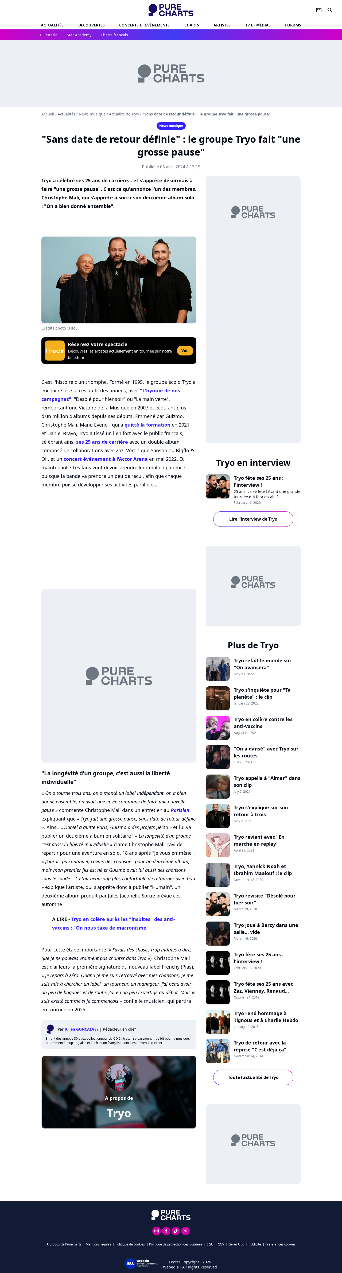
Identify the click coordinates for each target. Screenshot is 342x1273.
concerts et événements (144, 25)
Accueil (47, 114)
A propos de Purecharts (63, 1244)
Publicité (254, 1244)
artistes (222, 25)
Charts (191, 25)
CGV (221, 1244)
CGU (210, 1244)
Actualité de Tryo (124, 114)
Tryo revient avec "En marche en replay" (259, 840)
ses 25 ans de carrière (102, 442)
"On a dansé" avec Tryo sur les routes (266, 752)
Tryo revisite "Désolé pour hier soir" (265, 899)
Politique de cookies (130, 1244)
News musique (92, 114)
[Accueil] (171, 10)
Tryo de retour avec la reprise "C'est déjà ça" (260, 1046)
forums (293, 25)
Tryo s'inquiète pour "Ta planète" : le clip (262, 693)
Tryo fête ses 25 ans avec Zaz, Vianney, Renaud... (263, 987)
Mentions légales (98, 1244)
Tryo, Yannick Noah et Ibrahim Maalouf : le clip (263, 869)
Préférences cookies (280, 1244)
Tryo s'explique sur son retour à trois (261, 811)
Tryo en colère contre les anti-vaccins (263, 722)
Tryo (119, 1112)
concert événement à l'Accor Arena (106, 459)
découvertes (91, 25)
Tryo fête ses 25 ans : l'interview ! (258, 481)
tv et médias (258, 25)
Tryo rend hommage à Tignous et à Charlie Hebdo (266, 1016)
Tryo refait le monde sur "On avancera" (263, 664)
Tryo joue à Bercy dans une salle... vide (266, 928)
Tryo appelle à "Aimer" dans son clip (267, 781)
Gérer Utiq (236, 1244)
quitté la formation (147, 424)
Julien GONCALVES (82, 1029)
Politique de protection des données (175, 1244)
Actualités (52, 25)
